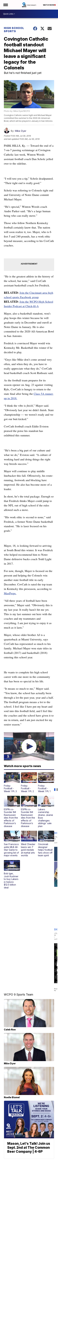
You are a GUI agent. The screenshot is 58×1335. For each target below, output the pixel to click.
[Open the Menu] (5, 5)
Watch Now (48, 5)
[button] (12, 782)
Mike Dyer (20, 130)
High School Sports (14, 29)
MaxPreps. (10, 593)
